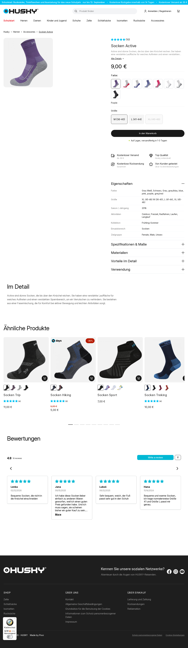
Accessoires (157, 20)
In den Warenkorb (148, 133)
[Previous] (11, 468)
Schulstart (9, 20)
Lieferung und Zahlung (139, 599)
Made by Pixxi (37, 635)
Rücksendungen (136, 604)
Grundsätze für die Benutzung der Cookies (87, 608)
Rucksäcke (139, 20)
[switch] (10, 637)
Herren (23, 20)
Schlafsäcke (104, 20)
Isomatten (122, 20)
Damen (37, 20)
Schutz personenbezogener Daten (147, 635)
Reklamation (133, 608)
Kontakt (69, 599)
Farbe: (114, 75)
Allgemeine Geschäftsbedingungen (83, 604)
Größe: (114, 110)
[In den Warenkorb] (45, 378)
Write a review (155, 457)
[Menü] (15, 619)
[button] (118, 39)
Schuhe (76, 20)
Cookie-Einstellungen (175, 635)
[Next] (176, 468)
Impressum (71, 621)
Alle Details (116, 58)
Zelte (89, 20)
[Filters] (178, 457)
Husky (7, 32)
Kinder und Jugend (57, 20)
